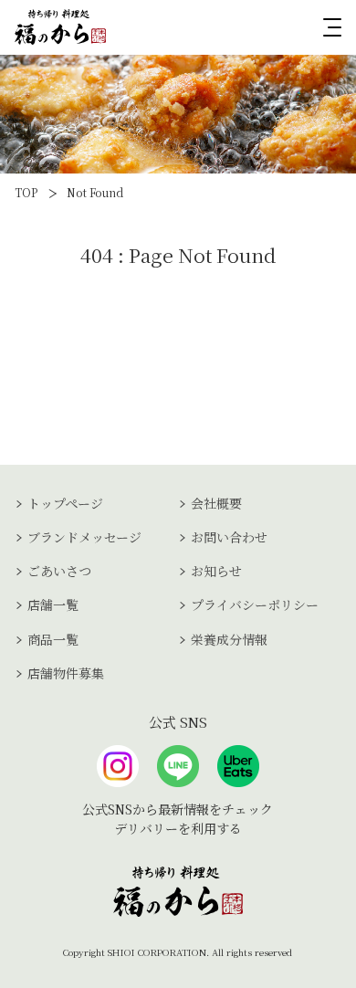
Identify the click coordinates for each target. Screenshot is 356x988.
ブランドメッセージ (84, 537)
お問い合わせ (229, 537)
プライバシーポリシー (255, 604)
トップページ (65, 503)
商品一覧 (53, 639)
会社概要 (216, 503)
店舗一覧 (53, 604)
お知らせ (216, 571)
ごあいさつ (59, 571)
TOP (26, 192)
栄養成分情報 (229, 639)
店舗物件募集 (65, 673)
